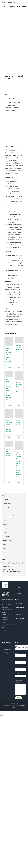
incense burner (7, 520)
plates (4, 544)
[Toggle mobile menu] (25, 3)
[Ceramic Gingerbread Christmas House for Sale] (19, 375)
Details (9, 367)
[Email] (20, 136)
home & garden (20, 607)
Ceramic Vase (6, 528)
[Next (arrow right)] (2, 715)
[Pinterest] (15, 136)
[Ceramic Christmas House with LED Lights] (9, 444)
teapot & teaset (7, 512)
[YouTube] (8, 636)
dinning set (6, 536)
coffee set (5, 499)
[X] (10, 136)
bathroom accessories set (10, 516)
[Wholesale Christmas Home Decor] (14, 34)
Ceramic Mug (6, 507)
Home (5, 6)
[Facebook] (5, 136)
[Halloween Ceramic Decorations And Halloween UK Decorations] (9, 341)
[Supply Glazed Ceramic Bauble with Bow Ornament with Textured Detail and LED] (9, 374)
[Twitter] (4, 636)
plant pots (5, 524)
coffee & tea (19, 603)
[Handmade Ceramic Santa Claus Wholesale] (19, 340)
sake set (5, 549)
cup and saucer (7, 503)
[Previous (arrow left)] (0, 715)
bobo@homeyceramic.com (13, 571)
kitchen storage (7, 540)
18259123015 (10, 566)
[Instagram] (6, 636)
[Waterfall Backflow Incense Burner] (19, 413)
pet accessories (7, 553)
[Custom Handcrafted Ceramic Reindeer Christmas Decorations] (9, 413)
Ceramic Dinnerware (19, 613)
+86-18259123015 (11, 569)
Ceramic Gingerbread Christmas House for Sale (19, 387)
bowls (4, 532)
